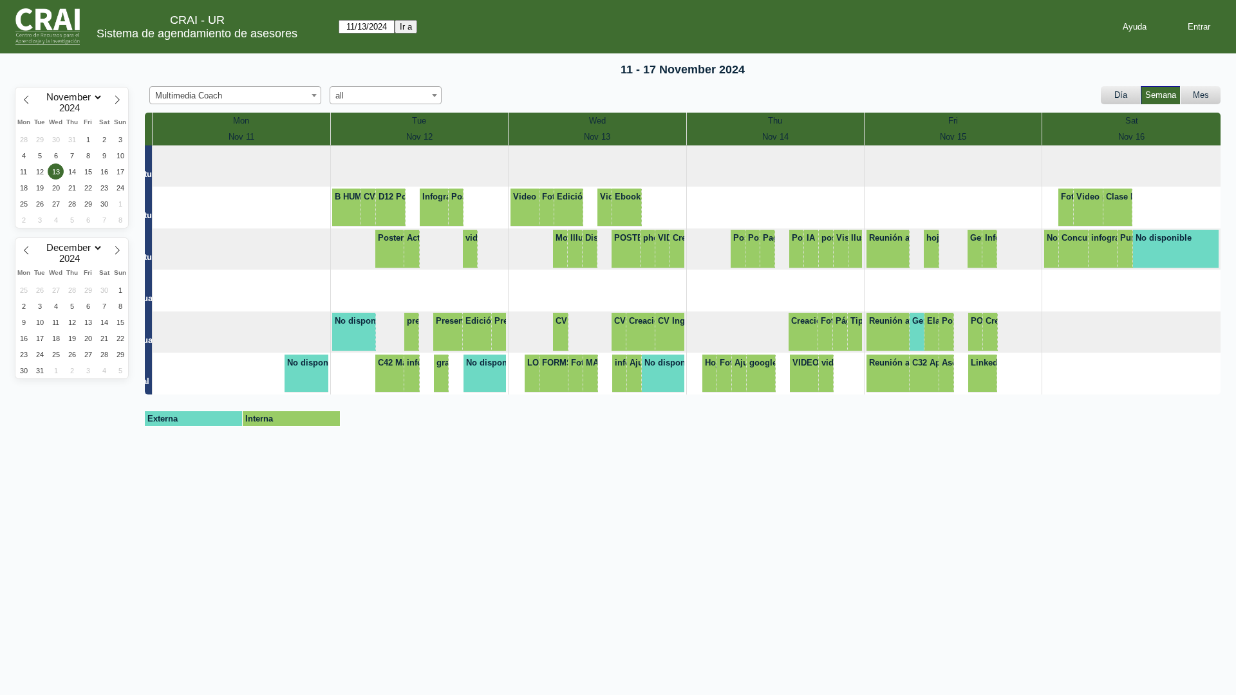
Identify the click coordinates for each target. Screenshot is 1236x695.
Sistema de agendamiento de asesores (197, 33)
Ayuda (1135, 27)
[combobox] (235, 95)
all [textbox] (339, 95)
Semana (1160, 95)
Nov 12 (419, 137)
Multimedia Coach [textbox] (188, 95)
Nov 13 (597, 137)
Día (1120, 95)
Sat (1131, 120)
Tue (419, 120)
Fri (953, 120)
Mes (1201, 95)
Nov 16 (1131, 137)
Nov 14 (775, 137)
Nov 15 (953, 137)
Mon (241, 120)
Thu (775, 120)
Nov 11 (241, 137)
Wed (597, 120)
